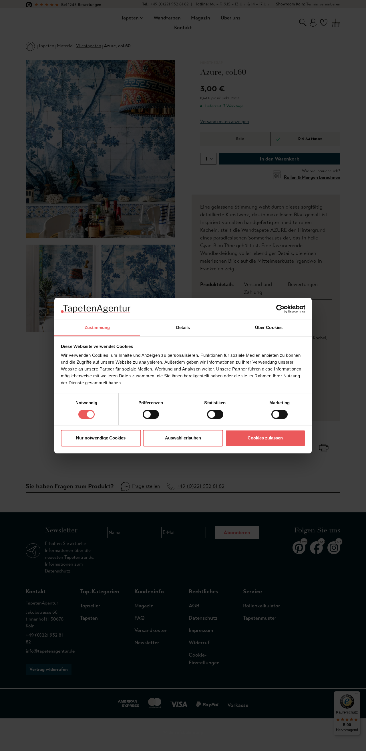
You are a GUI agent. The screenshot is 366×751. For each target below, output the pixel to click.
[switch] (151, 414)
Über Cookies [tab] (269, 327)
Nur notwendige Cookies (101, 438)
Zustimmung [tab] (97, 327)
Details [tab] (183, 327)
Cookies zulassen (265, 438)
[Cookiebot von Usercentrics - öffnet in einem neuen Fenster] (280, 308)
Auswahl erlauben (183, 438)
